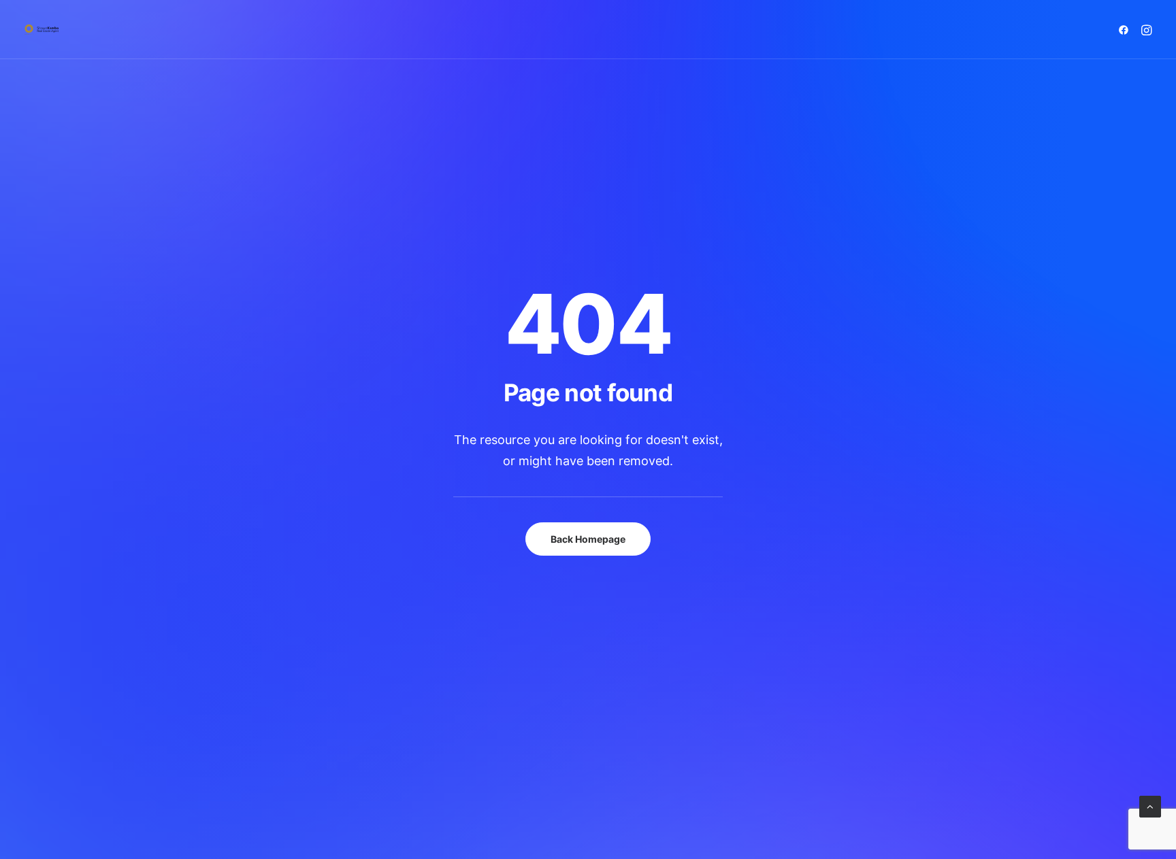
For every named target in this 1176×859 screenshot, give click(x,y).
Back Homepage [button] (588, 539)
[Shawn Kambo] (41, 29)
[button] (1125, 29)
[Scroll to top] (1150, 805)
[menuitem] (1125, 29)
